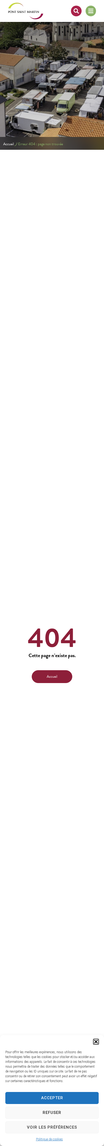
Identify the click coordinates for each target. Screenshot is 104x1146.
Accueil (8, 144)
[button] (96, 1041)
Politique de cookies (49, 1139)
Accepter (52, 1097)
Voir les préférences (52, 1127)
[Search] (76, 11)
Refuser (52, 1112)
